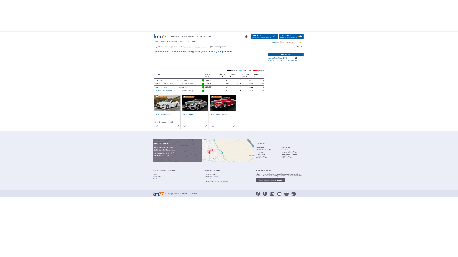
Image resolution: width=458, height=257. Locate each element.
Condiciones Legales (211, 177)
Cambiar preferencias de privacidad (216, 181)
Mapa (173, 150)
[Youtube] (279, 193)
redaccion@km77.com (263, 150)
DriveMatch (157, 177)
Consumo (233, 74)
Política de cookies (210, 174)
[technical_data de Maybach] (233, 126)
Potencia (222, 76)
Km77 (160, 36)
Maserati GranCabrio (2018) (277, 58)
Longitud (245, 76)
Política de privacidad (211, 179)
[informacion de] (184, 126)
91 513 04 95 (166, 155)
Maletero (257, 76)
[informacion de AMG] (156, 126)
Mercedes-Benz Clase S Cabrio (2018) (281, 60)
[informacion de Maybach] (212, 126)
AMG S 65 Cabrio (161, 87)
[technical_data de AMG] (178, 126)
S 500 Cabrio (159, 80)
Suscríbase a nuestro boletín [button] (270, 180)
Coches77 (156, 174)
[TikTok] (293, 193)
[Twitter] (265, 193)
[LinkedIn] (272, 193)
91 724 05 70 (169, 153)
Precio (207, 76)
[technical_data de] (206, 126)
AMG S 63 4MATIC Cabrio (164, 84)
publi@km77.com (262, 157)
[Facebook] (258, 193)
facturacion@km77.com (289, 152)
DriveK (155, 179)
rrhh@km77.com (287, 157)
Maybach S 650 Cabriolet (163, 91)
